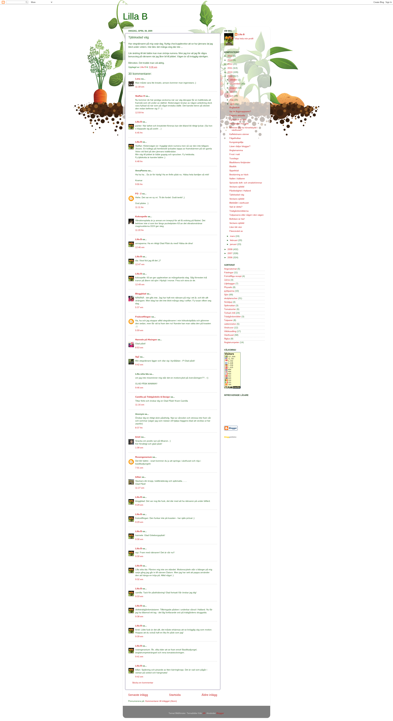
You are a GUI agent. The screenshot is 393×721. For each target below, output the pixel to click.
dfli (204, 713)
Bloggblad (140, 294)
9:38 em (139, 616)
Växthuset (229, 335)
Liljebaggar (229, 283)
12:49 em (139, 284)
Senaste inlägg (138, 694)
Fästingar (228, 272)
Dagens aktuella (237, 115)
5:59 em (139, 330)
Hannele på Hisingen (146, 339)
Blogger (220, 713)
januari (233, 244)
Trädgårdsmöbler (232, 316)
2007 (230, 253)
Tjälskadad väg (236, 195)
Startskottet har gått (239, 123)
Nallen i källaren (237, 178)
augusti (234, 88)
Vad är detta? (235, 207)
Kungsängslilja (236, 142)
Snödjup (228, 302)
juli (231, 92)
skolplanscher (230, 298)
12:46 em (139, 247)
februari (234, 240)
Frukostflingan (143, 317)
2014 (230, 56)
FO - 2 (138, 193)
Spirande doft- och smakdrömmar (245, 183)
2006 (230, 257)
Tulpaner (228, 320)
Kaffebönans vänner (239, 134)
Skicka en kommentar (142, 683)
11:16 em (139, 405)
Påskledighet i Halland (240, 191)
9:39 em (139, 636)
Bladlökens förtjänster (239, 162)
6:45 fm (139, 133)
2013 (230, 60)
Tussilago (234, 158)
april (232, 104)
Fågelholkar (235, 138)
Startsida (175, 694)
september (235, 84)
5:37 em (139, 307)
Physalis (228, 287)
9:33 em (139, 596)
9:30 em (139, 539)
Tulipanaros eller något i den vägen (246, 215)
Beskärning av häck (238, 174)
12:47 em (139, 264)
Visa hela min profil (244, 38)
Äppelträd (234, 170)
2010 (230, 72)
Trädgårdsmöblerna (239, 211)
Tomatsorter (230, 309)
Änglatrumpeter (231, 342)
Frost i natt (234, 154)
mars (232, 236)
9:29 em (139, 505)
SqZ (137, 357)
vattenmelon (230, 324)
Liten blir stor (235, 227)
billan (138, 477)
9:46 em (139, 388)
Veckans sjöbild (236, 187)
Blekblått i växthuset (239, 203)
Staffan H (140, 96)
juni (232, 96)
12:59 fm (139, 112)
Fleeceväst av (236, 231)
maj (232, 100)
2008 (230, 249)
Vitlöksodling (230, 331)
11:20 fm (139, 230)
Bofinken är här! (237, 219)
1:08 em (139, 448)
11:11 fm (139, 207)
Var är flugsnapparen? (240, 111)
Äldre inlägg (209, 694)
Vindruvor (228, 327)
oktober (234, 80)
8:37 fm (139, 428)
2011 (230, 68)
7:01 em (139, 468)
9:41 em (139, 656)
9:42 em (139, 364)
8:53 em (139, 347)
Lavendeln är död (237, 120)
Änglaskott (234, 107)
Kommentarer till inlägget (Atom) (161, 701)
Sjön (226, 294)
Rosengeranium (143, 457)
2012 (230, 64)
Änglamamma (236, 150)
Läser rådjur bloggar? (239, 146)
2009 (230, 76)
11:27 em (139, 488)
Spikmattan (229, 305)
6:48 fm (139, 161)
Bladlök (232, 166)
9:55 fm (139, 184)
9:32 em (139, 579)
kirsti (137, 437)
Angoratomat (230, 269)
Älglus (227, 339)
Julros (227, 280)
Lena (137, 79)
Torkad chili (229, 313)
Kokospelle (141, 216)
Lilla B (135, 16)
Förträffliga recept (232, 276)
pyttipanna (229, 291)
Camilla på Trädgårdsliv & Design (152, 397)
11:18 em (139, 87)
